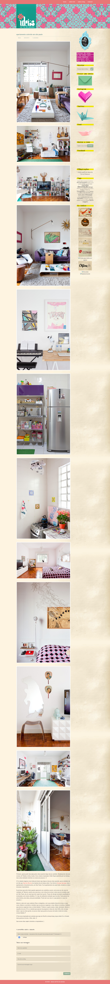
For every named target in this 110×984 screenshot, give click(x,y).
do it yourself (82, 188)
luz (77, 193)
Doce (78, 188)
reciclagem (85, 198)
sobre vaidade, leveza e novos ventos (17, 925)
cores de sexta (88, 184)
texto (91, 200)
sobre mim (72, 2)
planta (83, 195)
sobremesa (83, 200)
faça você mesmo (89, 188)
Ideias (19, 37)
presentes (89, 195)
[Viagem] (85, 274)
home (64, 2)
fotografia (81, 191)
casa (89, 182)
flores (86, 190)
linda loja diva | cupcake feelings (69, 925)
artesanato (84, 182)
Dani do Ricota (27, 883)
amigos (78, 181)
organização (88, 194)
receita (80, 198)
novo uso (81, 194)
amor (82, 181)
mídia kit (90, 2)
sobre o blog (81, 2)
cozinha (85, 185)
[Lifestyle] (85, 236)
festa (81, 190)
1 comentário (35, 37)
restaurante (90, 198)
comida (79, 184)
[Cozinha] (85, 216)
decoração (82, 186)
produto (79, 197)
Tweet (45, 925)
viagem (85, 202)
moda (92, 193)
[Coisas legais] (85, 272)
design (90, 187)
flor (84, 190)
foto (89, 190)
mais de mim (86, 193)
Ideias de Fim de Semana (26, 16)
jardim (91, 191)
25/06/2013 (26, 37)
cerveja (91, 182)
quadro (91, 197)
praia (86, 195)
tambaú (87, 200)
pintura (79, 195)
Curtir (42, 925)
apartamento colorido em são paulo (29, 34)
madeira (81, 193)
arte (78, 182)
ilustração (87, 191)
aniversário (85, 181)
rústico (78, 200)
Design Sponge (61, 883)
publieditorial (85, 197)
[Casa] (85, 260)
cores (83, 184)
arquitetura (90, 181)
